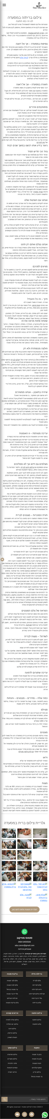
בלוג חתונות (37, 1024)
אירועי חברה (12, 1072)
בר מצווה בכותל (12, 989)
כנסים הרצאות (12, 1067)
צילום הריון (37, 1072)
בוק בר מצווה (36, 1054)
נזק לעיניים (41, 142)
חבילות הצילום (12, 998)
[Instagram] (24, 1114)
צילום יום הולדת (12, 1024)
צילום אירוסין (12, 1033)
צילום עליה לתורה (12, 1020)
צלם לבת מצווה (12, 985)
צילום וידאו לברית (27, 467)
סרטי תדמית (12, 1063)
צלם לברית (15, 360)
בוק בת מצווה (37, 1059)
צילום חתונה (36, 1020)
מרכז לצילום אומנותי (35, 33)
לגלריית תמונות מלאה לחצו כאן (24, 909)
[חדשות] (2, 559)
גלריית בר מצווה (12, 994)
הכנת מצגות (36, 1063)
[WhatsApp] (24, 932)
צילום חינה (12, 1028)
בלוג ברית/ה (36, 1002)
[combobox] (27, 1099)
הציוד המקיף (38, 192)
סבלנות (29, 625)
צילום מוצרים (12, 1059)
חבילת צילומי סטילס (26, 752)
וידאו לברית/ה (37, 989)
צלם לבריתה (36, 985)
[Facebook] (31, 1114)
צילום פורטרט (12, 1054)
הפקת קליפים (37, 1067)
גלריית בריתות (37, 998)
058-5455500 (24, 942)
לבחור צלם (24, 58)
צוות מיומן (36, 305)
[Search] (4, 1099)
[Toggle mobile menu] (4, 5)
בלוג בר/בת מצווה (12, 1002)
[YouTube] (17, 1114)
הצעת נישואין (12, 1037)
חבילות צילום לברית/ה (37, 994)
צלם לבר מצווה (12, 980)
